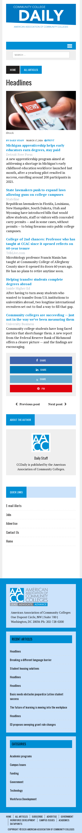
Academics (64, 820)
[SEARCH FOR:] (41, 54)
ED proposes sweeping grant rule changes (33, 724)
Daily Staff (41, 458)
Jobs (8, 514)
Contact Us (12, 532)
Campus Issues (18, 764)
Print (50, 140)
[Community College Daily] (41, 16)
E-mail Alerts (14, 505)
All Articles (21, 816)
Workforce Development (23, 799)
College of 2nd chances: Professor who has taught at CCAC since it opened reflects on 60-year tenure (40, 243)
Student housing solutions (24, 668)
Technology (16, 790)
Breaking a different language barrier (30, 660)
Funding (14, 773)
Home (9, 541)
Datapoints (16, 823)
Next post (55, 404)
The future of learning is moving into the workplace (38, 707)
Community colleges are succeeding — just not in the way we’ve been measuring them (40, 317)
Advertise (11, 523)
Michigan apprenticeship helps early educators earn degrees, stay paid (35, 147)
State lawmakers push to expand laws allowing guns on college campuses (36, 192)
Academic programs (21, 756)
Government (16, 782)
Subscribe (37, 816)
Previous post (29, 404)
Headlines (15, 651)
